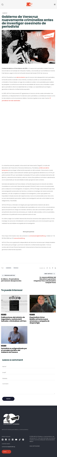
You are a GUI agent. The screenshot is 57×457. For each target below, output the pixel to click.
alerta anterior (20, 77)
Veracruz (16, 268)
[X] (49, 268)
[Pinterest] (52, 268)
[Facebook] (47, 268)
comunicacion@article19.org (37, 236)
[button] (2, 4)
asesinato (8, 268)
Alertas (5, 13)
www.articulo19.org (19, 238)
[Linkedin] (55, 268)
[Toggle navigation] (46, 4)
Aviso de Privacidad (35, 446)
